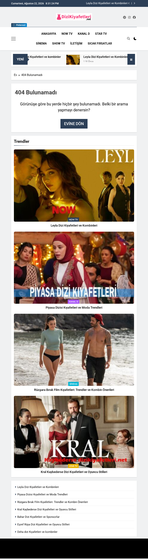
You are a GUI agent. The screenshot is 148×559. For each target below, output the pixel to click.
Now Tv (67, 33)
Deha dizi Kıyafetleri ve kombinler (37, 532)
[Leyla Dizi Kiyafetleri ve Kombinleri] (59, 61)
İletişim (76, 43)
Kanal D (84, 33)
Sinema (41, 43)
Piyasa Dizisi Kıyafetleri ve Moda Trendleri (102, 3)
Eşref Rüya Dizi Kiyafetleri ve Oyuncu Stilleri (43, 524)
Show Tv (58, 43)
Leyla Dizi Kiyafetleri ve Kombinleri (92, 57)
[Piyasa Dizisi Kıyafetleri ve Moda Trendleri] (127, 61)
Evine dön (74, 123)
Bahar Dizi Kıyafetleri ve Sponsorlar (38, 517)
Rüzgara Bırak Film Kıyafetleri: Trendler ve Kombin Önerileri (74, 390)
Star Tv (101, 33)
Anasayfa (48, 33)
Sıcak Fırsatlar (100, 43)
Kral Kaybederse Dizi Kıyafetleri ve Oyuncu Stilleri (74, 472)
